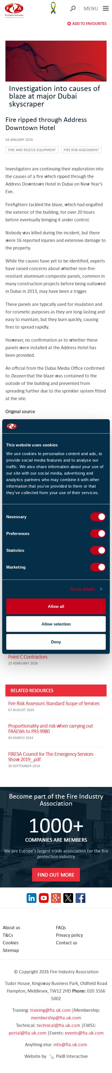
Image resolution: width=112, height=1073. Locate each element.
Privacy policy (69, 935)
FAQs (61, 927)
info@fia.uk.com (70, 1044)
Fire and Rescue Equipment (32, 150)
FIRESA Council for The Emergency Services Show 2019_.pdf (50, 756)
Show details (82, 589)
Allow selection (56, 624)
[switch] (98, 533)
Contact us (66, 942)
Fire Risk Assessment (81, 150)
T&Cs (8, 935)
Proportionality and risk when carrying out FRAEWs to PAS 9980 (50, 728)
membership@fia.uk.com (56, 1017)
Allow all (56, 606)
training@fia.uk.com (50, 1010)
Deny (56, 641)
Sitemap (11, 950)
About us (11, 927)
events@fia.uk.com (84, 1033)
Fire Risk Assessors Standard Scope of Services (53, 703)
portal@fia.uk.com (27, 1033)
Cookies (10, 942)
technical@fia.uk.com (58, 1025)
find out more (56, 874)
